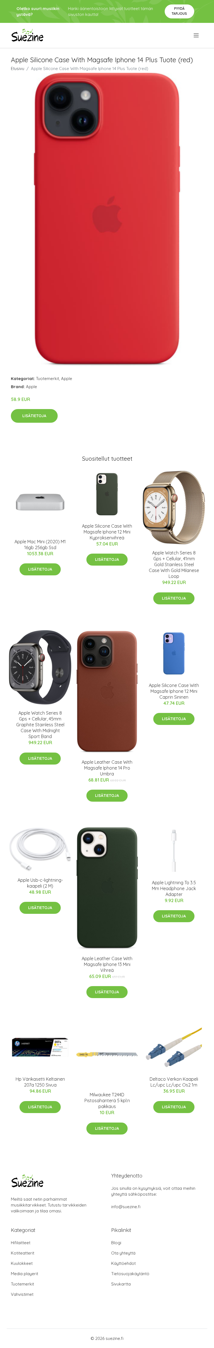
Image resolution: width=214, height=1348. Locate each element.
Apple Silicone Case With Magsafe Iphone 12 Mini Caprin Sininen (174, 691)
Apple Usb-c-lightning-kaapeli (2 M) (40, 883)
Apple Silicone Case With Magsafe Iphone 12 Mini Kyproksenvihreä (107, 531)
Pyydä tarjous (179, 11)
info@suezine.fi (125, 1206)
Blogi (116, 1242)
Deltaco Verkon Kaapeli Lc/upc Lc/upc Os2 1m (174, 1082)
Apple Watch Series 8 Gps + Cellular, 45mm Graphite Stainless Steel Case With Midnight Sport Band (40, 724)
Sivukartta (121, 1284)
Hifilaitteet (20, 1242)
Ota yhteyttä (123, 1253)
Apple (66, 378)
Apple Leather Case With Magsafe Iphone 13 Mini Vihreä (107, 964)
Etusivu (17, 68)
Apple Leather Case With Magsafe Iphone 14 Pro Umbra (107, 768)
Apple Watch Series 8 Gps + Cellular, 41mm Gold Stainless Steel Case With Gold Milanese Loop (174, 564)
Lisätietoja (34, 415)
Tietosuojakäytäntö (130, 1273)
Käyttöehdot (123, 1263)
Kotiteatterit (22, 1253)
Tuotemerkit (47, 378)
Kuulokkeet (22, 1263)
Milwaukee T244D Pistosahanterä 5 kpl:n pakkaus (107, 1100)
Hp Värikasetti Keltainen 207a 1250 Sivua (40, 1082)
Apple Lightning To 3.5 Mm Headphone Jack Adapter (174, 888)
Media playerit (24, 1273)
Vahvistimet (22, 1294)
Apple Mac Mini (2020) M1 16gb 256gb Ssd (40, 544)
